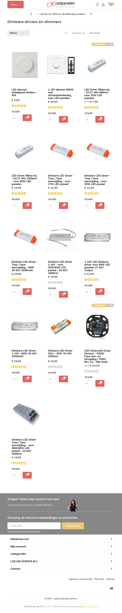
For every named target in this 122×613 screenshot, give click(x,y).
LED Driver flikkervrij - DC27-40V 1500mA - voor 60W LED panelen (24, 180)
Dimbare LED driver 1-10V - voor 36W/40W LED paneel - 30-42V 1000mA (60, 267)
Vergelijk (16, 111)
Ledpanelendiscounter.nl (66, 598)
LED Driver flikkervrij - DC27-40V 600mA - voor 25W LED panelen (97, 94)
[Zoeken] (97, 4)
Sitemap (110, 579)
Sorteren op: (78, 33)
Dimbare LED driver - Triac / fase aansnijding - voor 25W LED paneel (97, 180)
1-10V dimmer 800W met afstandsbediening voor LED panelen (60, 94)
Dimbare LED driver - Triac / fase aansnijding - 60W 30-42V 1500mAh (25, 266)
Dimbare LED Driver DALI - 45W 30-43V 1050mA (60, 353)
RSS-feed (99, 579)
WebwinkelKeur (90, 606)
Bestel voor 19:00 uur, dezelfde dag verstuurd (63, 14)
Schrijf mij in (73, 525)
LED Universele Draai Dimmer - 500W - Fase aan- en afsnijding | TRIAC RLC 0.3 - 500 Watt (97, 356)
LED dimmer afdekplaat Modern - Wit (24, 92)
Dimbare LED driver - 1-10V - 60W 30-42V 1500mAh (25, 353)
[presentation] (32, 14)
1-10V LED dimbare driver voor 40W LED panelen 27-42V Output (97, 266)
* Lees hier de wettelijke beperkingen (23, 531)
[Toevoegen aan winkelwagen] (27, 117)
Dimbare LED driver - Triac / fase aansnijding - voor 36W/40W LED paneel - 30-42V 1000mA (25, 446)
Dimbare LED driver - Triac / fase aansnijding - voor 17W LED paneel (61, 180)
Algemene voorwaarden (81, 579)
